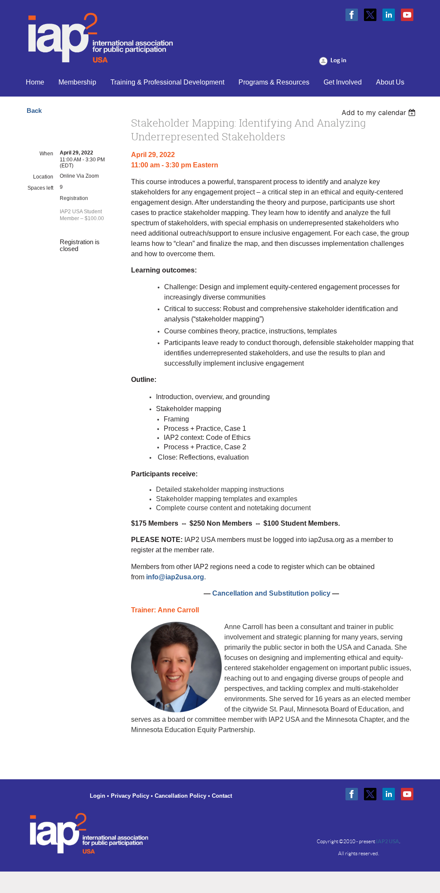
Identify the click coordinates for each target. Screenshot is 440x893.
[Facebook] (351, 15)
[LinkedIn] (388, 15)
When (46, 154)
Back (34, 110)
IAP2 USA (387, 841)
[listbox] (380, 112)
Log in (338, 60)
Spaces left (40, 188)
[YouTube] (407, 15)
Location (43, 177)
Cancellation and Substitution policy (271, 593)
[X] (370, 15)
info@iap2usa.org (175, 577)
